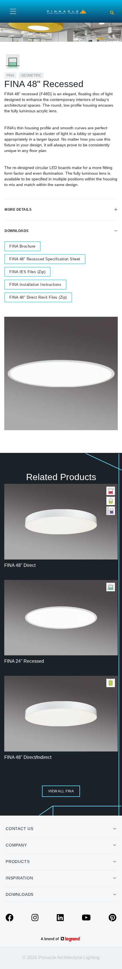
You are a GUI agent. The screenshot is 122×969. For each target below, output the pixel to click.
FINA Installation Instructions (35, 284)
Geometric (31, 75)
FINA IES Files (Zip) (27, 272)
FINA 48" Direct (19, 565)
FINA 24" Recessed (24, 661)
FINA (10, 75)
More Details (18, 210)
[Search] (112, 13)
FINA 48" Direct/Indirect (27, 757)
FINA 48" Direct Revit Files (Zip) (38, 297)
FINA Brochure (22, 246)
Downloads (17, 231)
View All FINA (61, 791)
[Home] (67, 11)
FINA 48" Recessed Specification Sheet (44, 259)
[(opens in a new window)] (10, 919)
